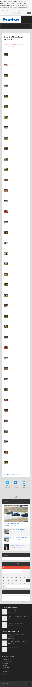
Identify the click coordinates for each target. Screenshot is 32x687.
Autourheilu (8, 525)
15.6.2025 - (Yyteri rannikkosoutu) (19, 537)
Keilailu (12, 612)
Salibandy (14, 547)
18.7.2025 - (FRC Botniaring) (17, 529)
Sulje (29, 13)
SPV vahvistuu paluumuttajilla (16, 647)
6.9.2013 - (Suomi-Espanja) (15, 623)
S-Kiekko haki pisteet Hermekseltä (17, 641)
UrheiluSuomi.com (11, 683)
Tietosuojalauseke (7, 661)
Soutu (13, 539)
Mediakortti (5, 663)
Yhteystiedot (5, 667)
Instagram (4, 673)
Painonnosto (13, 618)
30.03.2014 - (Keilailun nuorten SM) (17, 610)
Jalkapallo (12, 625)
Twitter (4, 675)
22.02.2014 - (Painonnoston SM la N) (18, 616)
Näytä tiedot (22, 11)
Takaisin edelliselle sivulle (11, 474)
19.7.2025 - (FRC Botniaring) (11, 523)
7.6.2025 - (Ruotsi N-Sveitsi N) (18, 545)
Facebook (4, 671)
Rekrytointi (5, 665)
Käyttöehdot (5, 659)
